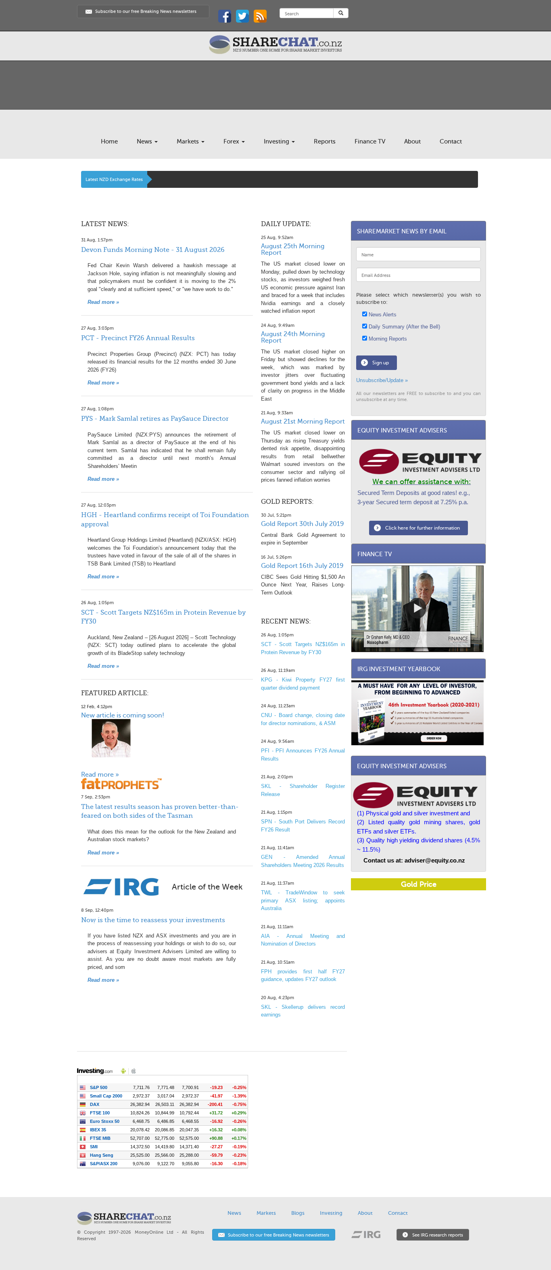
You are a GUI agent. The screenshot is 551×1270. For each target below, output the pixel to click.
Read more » (103, 302)
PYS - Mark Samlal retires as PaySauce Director (155, 418)
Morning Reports (387, 339)
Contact (451, 141)
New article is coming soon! (122, 715)
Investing (277, 141)
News (145, 141)
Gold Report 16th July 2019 (302, 566)
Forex (232, 141)
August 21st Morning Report (303, 421)
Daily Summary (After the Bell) (403, 327)
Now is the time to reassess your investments (153, 920)
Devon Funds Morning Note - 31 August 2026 (153, 250)
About (412, 141)
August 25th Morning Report (292, 249)
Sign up (380, 363)
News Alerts (382, 315)
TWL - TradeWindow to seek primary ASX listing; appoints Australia (303, 900)
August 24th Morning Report (293, 337)
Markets (188, 141)
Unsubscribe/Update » (382, 380)
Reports (325, 141)
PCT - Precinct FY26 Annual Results (138, 338)
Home (109, 141)
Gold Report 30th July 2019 (302, 524)
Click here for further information (422, 528)
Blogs (298, 1213)
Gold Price (418, 884)
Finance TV (370, 141)
